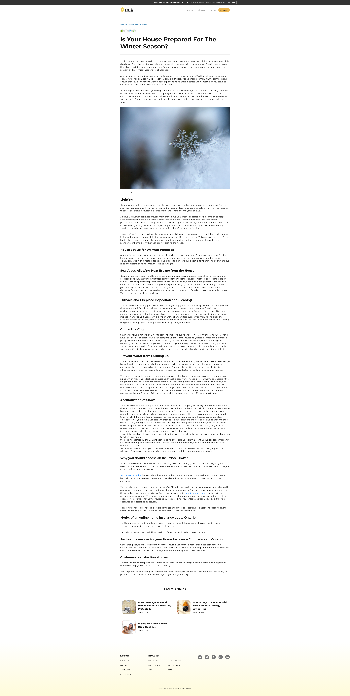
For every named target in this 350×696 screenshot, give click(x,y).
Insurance (189, 10)
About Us (202, 10)
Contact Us (124, 660)
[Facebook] (126, 30)
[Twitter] (130, 30)
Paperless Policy (174, 665)
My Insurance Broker (131, 475)
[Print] (122, 30)
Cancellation (125, 670)
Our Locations (126, 675)
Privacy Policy (153, 660)
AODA (150, 670)
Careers (213, 10)
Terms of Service (174, 660)
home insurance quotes (196, 493)
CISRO (170, 670)
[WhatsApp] (134, 30)
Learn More (231, 2)
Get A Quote (224, 10)
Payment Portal (154, 665)
